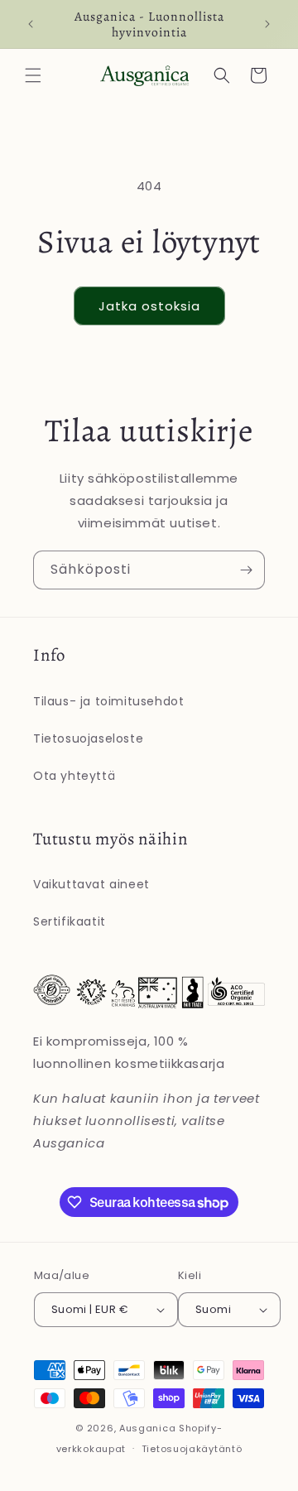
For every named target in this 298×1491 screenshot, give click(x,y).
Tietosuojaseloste (88, 738)
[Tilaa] (246, 570)
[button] (33, 75)
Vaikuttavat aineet (91, 884)
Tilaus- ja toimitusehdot (108, 701)
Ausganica (147, 1428)
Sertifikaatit (69, 921)
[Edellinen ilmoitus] (30, 24)
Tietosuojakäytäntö (192, 1448)
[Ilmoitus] (267, 24)
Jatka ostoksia (149, 306)
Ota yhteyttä (74, 775)
